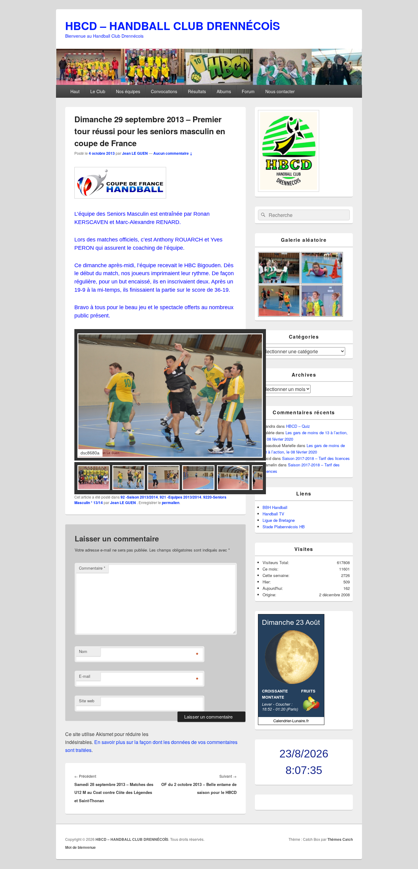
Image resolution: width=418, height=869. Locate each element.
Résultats (197, 91)
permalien (170, 502)
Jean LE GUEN (135, 153)
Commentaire (92, 568)
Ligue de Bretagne (279, 520)
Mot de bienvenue (80, 847)
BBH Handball (275, 507)
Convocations (164, 91)
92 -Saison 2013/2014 (139, 497)
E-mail (84, 676)
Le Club (97, 91)
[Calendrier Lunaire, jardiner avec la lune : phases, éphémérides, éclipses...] (291, 723)
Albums (224, 91)
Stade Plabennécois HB (284, 526)
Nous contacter (280, 91)
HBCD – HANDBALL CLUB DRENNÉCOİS (172, 25)
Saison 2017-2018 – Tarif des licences (316, 458)
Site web (86, 701)
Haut (75, 91)
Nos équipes (128, 91)
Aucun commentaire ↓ (172, 153)
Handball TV (273, 514)
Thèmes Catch (340, 839)
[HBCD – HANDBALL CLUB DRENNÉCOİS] (209, 82)
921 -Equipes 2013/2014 (180, 497)
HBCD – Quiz (298, 426)
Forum (248, 91)
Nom (83, 651)
